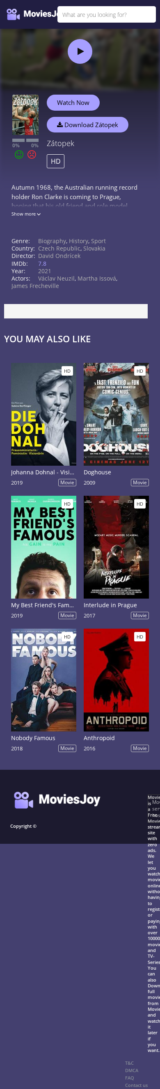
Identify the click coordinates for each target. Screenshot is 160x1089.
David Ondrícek (59, 256)
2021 (44, 271)
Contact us (136, 1085)
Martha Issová (97, 278)
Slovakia (94, 248)
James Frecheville (35, 286)
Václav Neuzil (56, 278)
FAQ (129, 1078)
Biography (52, 241)
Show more (24, 214)
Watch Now (73, 102)
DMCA (131, 1070)
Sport (98, 241)
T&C (129, 1063)
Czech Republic (59, 248)
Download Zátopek (90, 125)
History (78, 241)
